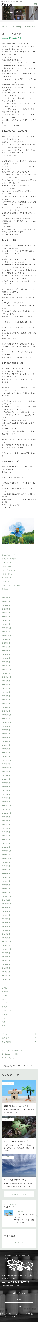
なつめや (5, 995)
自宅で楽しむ (7, 574)
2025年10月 (6, 635)
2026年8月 (6, 597)
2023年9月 (6, 726)
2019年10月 (6, 904)
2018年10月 (6, 949)
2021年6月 (6, 828)
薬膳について (7, 589)
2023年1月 (6, 756)
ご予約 (4, 988)
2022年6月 (6, 783)
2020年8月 (6, 866)
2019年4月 (6, 926)
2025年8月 (6, 643)
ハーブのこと (7, 562)
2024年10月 (6, 677)
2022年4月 (6, 790)
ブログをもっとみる (19, 1194)
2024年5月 (6, 696)
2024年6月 (6, 692)
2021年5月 (6, 832)
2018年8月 (6, 957)
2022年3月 (6, 794)
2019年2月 (6, 934)
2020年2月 (6, 888)
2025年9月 (6, 639)
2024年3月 (6, 703)
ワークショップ (7, 1010)
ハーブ (4, 1003)
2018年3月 (6, 975)
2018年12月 (6, 941)
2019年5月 (6, 922)
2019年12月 (6, 896)
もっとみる (19, 1242)
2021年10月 (6, 813)
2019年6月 (6, 919)
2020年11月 (6, 854)
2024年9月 (6, 681)
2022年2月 (6, 798)
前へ (4, 549)
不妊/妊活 (5, 1014)
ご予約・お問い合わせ (13, 1050)
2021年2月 (6, 843)
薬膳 (3, 1022)
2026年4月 (6, 613)
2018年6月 (6, 964)
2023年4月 (6, 745)
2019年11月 (6, 900)
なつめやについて (8, 555)
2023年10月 (6, 722)
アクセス (19, 1300)
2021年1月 (6, 847)
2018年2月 (6, 979)
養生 (3, 1026)
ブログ (4, 1007)
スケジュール (7, 999)
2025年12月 (6, 628)
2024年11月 (6, 673)
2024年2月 (6, 707)
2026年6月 (6, 605)
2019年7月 (6, 915)
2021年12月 (6, 805)
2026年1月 (6, 624)
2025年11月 (6, 631)
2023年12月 (6, 715)
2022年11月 (6, 764)
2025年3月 (6, 658)
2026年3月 (6, 616)
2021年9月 (6, 817)
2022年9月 (6, 771)
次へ (34, 549)
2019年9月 (6, 907)
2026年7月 (6, 601)
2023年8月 (6, 730)
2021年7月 (6, 824)
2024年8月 (6, 684)
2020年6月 (6, 873)
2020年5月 (6, 877)
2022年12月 (6, 760)
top (19, 549)
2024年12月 (6, 669)
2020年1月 (6, 892)
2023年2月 (6, 752)
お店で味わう (7, 566)
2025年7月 (6, 647)
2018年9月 (6, 953)
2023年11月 (6, 718)
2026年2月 (6, 620)
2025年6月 (6, 650)
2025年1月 (6, 666)
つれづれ (5, 992)
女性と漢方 (7, 581)
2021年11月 (6, 809)
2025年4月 (6, 654)
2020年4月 (6, 881)
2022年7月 (6, 779)
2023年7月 (6, 734)
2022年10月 (6, 768)
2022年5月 (6, 786)
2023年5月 (6, 741)
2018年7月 (6, 960)
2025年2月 (6, 662)
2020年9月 (6, 862)
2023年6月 (6, 737)
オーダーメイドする (10, 570)
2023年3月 (6, 749)
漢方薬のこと (7, 578)
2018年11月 (6, 945)
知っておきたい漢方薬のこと (13, 585)
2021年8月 (6, 820)
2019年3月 (6, 930)
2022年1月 (6, 802)
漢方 (3, 1018)
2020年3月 (6, 885)
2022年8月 (6, 775)
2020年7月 (6, 870)
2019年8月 (6, 911)
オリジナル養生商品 (9, 559)
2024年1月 (6, 711)
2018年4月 (6, 972)
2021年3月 (6, 839)
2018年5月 (6, 968)
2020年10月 (6, 858)
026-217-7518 (16, 1282)
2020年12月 (6, 851)
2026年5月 (6, 609)
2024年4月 (6, 700)
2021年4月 (6, 836)
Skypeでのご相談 (12, 1054)
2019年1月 (6, 938)
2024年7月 (6, 688)
